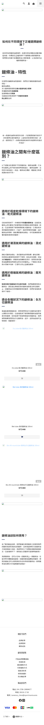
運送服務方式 (22, 665)
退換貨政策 (22, 670)
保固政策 (22, 662)
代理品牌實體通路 (22, 659)
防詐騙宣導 (22, 676)
